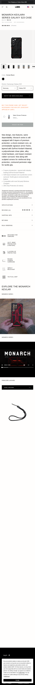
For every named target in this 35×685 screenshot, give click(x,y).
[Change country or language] (28, 7)
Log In (5, 655)
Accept (17, 680)
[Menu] (2, 7)
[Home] (17, 7)
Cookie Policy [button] (21, 672)
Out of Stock (28, 5)
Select (15, 117)
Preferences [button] (7, 676)
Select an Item (17, 124)
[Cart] (32, 7)
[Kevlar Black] (3, 79)
